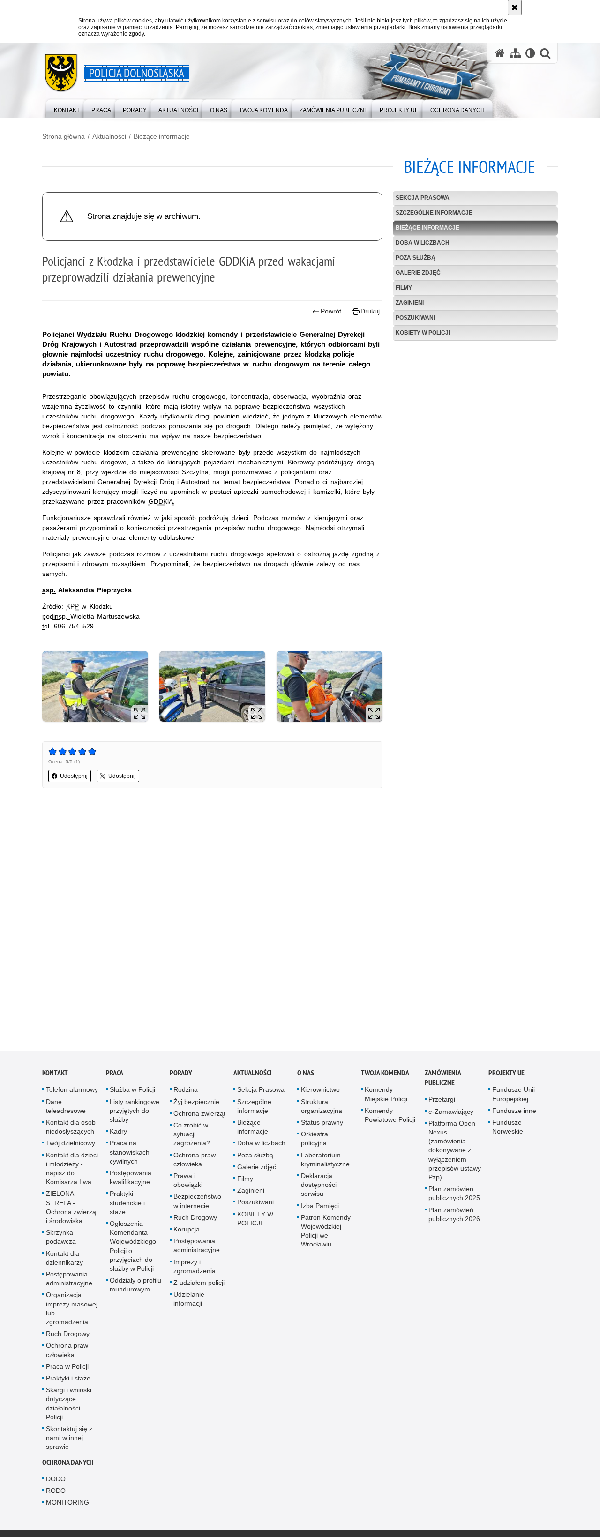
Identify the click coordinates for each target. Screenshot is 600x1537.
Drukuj (370, 311)
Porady (181, 1077)
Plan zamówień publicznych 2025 (454, 1197)
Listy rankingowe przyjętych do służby (134, 1114)
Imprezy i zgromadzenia (194, 1270)
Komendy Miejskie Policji (386, 1098)
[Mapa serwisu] (515, 53)
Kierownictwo (320, 1093)
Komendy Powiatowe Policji (390, 1119)
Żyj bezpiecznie (196, 1105)
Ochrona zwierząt (199, 1117)
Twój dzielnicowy (70, 1147)
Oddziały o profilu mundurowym (135, 1289)
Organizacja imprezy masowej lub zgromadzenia (72, 1312)
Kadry (118, 1135)
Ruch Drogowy (68, 1338)
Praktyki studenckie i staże (127, 1206)
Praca (114, 1077)
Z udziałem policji (199, 1287)
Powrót (331, 311)
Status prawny (322, 1126)
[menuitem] (66, 108)
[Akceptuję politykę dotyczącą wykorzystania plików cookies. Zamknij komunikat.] (515, 7)
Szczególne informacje (434, 212)
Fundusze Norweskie (507, 1131)
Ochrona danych (68, 1466)
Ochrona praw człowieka (67, 1354)
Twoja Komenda (385, 1077)
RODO (56, 1495)
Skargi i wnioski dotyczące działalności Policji (68, 1407)
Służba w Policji (132, 1093)
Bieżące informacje (162, 136)
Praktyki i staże (68, 1382)
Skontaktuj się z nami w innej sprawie (69, 1442)
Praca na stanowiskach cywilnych (130, 1156)
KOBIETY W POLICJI (423, 332)
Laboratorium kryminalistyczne (325, 1163)
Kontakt (55, 1077)
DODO (56, 1482)
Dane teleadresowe (66, 1110)
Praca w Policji (67, 1370)
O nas (305, 1077)
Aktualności (109, 136)
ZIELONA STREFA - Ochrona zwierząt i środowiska (72, 1211)
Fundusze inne (514, 1114)
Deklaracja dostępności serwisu (319, 1188)
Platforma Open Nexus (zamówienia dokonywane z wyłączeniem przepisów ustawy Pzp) (454, 1154)
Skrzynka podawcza (61, 1241)
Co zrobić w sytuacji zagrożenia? (191, 1138)
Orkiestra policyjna (314, 1142)
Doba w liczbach (423, 242)
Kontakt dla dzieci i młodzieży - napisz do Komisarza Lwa (72, 1172)
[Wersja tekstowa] (530, 53)
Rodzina (185, 1093)
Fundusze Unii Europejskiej (513, 1098)
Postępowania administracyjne (69, 1283)
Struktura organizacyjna (321, 1110)
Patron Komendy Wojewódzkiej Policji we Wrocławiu (326, 1234)
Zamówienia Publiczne (443, 1082)
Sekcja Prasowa (423, 197)
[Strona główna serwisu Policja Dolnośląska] (500, 53)
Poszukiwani (415, 317)
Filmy (404, 287)
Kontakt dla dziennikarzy (64, 1261)
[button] (545, 53)
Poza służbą (415, 257)
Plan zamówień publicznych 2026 (454, 1218)
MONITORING (67, 1506)
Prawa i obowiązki (187, 1184)
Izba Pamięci (320, 1209)
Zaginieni (410, 302)
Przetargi (441, 1103)
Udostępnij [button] (74, 776)
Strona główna (63, 136)
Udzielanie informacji (188, 1303)
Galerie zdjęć (418, 272)
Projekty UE (506, 1077)
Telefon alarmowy (72, 1093)
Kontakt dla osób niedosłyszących (71, 1131)
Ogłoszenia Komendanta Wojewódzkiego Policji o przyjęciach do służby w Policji (133, 1250)
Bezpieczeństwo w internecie (197, 1205)
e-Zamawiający (450, 1115)
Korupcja (186, 1233)
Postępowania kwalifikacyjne (130, 1181)
